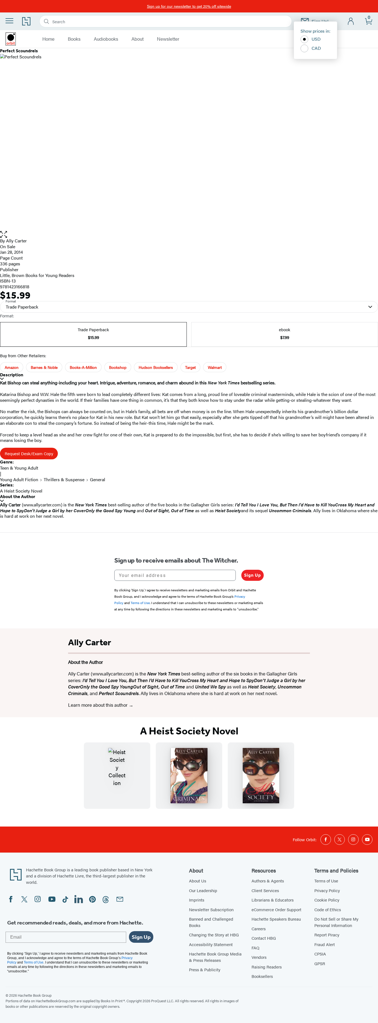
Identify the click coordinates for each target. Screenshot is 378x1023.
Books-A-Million (83, 367)
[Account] (351, 21)
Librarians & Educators (273, 900)
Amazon (12, 367)
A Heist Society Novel (21, 491)
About (137, 39)
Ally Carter (16, 240)
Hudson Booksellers (156, 367)
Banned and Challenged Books (211, 922)
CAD (316, 48)
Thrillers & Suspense (64, 479)
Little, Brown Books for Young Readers (37, 275)
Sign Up (252, 575)
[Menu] (9, 20)
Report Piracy (326, 934)
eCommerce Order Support (276, 909)
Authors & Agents (268, 881)
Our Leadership (203, 890)
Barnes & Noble (44, 367)
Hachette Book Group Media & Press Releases (215, 957)
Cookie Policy (326, 900)
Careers (259, 928)
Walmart (215, 367)
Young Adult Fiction (19, 479)
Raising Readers (267, 967)
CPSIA (320, 954)
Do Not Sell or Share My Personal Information (336, 922)
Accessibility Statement (211, 944)
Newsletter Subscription (211, 909)
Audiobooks (106, 39)
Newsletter (168, 39)
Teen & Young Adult (19, 468)
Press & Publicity (204, 969)
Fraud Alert (324, 944)
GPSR (319, 963)
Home (48, 39)
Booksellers (262, 976)
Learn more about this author (98, 704)
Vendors (259, 957)
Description (11, 374)
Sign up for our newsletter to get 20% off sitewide (189, 6)
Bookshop (117, 367)
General (97, 479)
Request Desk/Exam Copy (29, 453)
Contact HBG (264, 938)
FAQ (255, 948)
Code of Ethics (327, 909)
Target (190, 367)
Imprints (196, 900)
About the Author (17, 496)
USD (316, 39)
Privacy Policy (327, 890)
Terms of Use (326, 881)
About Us (197, 881)
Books (74, 39)
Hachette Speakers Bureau (276, 919)
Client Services (265, 890)
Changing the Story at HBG (214, 934)
